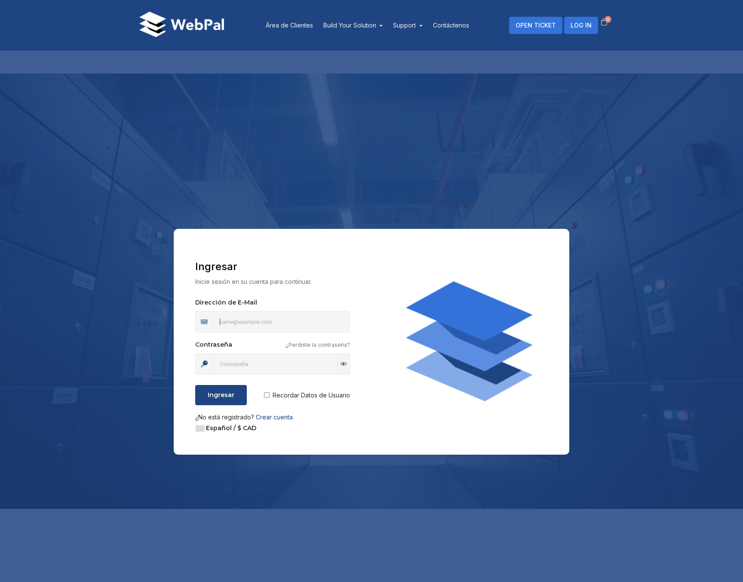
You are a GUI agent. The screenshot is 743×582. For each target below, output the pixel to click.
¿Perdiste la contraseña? (318, 345)
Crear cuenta (274, 417)
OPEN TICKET (536, 25)
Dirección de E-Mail (226, 302)
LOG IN (581, 25)
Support (405, 25)
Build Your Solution (350, 25)
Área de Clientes (289, 25)
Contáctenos (451, 25)
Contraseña (213, 344)
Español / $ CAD (230, 428)
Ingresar (221, 395)
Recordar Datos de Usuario (311, 395)
